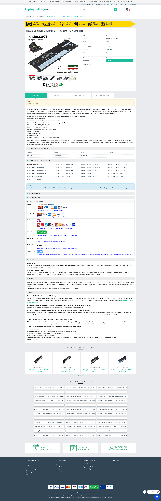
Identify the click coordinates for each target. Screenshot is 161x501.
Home (27, 16)
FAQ (114, 4)
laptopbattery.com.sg (80, 492)
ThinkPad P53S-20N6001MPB (62, 176)
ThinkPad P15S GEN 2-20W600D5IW (89, 170)
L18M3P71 (110, 153)
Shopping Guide (86, 4)
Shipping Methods (88, 463)
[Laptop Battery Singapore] (37, 11)
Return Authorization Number (119, 465)
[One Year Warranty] (80, 448)
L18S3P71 (30, 153)
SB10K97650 (57, 156)
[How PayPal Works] (106, 488)
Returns (127, 4)
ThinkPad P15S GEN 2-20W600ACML (117, 167)
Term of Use (29, 472)
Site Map (28, 474)
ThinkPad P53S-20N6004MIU (115, 176)
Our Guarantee (30, 467)
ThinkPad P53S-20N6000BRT (88, 173)
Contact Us (114, 463)
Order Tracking (106, 4)
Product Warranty (31, 469)
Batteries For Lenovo (37, 16)
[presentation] (36, 95)
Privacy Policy (30, 470)
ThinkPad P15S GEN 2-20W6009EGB (63, 167)
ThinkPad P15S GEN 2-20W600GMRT (117, 170)
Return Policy (58, 470)
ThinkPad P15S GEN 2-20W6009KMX (90, 167)
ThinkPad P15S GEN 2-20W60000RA (63, 164)
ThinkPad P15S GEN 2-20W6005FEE (36, 167)
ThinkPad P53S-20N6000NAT (35, 176)
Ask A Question (88, 64)
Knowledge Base (59, 467)
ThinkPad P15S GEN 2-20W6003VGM (117, 164)
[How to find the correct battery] (118, 448)
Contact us (97, 4)
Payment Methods (88, 467)
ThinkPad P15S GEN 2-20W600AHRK (36, 170)
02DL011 (82, 153)
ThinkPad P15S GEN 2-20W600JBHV (63, 173)
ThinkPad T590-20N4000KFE (34, 179)
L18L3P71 (56, 153)
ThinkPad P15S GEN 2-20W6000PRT (90, 164)
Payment (119, 4)
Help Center (58, 465)
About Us (28, 463)
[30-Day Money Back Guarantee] (42, 448)
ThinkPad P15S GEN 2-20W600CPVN (63, 170)
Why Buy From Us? (31, 465)
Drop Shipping (87, 469)
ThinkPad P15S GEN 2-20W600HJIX (36, 173)
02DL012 (29, 156)
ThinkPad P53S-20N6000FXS (115, 173)
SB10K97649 (83, 156)
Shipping (133, 4)
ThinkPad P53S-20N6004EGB (88, 176)
